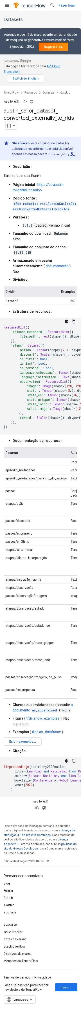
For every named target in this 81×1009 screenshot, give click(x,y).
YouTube (10, 912)
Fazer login (67, 5)
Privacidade (42, 977)
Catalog (65, 92)
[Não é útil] (31, 101)
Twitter (9, 905)
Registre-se (53, 47)
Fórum (8, 890)
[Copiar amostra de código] (73, 321)
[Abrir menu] (7, 5)
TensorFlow (11, 92)
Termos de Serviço (17, 977)
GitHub (8, 898)
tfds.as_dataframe (46, 732)
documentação (57, 266)
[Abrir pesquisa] (52, 5)
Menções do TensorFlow (21, 961)
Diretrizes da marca (18, 953)
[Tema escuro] (66, 321)
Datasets (13, 19)
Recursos (31, 92)
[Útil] (24, 101)
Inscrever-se (69, 987)
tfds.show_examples (43, 718)
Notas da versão (15, 939)
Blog (7, 883)
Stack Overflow (14, 946)
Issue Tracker (13, 932)
